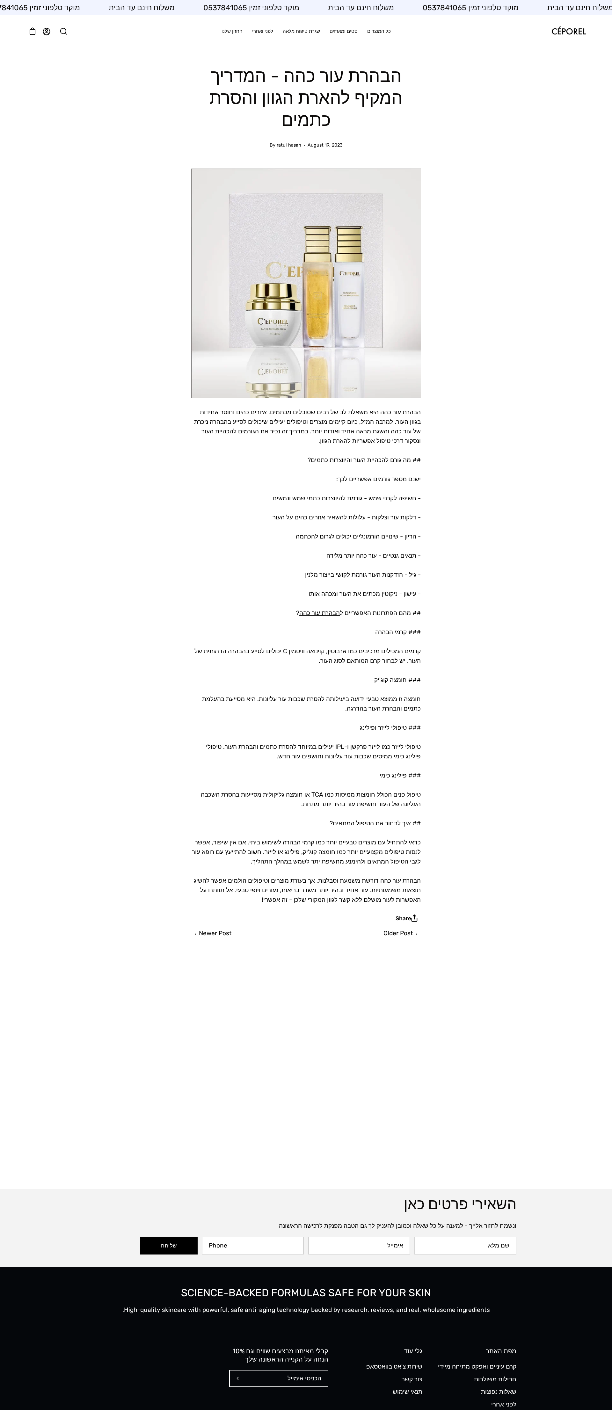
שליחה (169, 1245)
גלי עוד (413, 1351)
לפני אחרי (503, 1404)
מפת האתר (501, 1351)
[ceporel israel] (568, 31)
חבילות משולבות (495, 1379)
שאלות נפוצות (498, 1391)
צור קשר (412, 1379)
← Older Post (402, 933)
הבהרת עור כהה (319, 613)
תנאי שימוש (407, 1391)
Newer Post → (211, 933)
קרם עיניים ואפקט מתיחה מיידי (477, 1366)
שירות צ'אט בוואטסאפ (394, 1366)
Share (403, 918)
